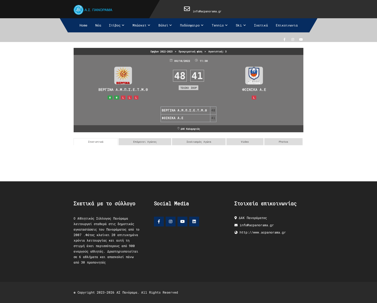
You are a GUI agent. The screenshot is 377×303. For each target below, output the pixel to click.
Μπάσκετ (139, 25)
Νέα (98, 25)
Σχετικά (261, 25)
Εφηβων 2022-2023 (162, 51)
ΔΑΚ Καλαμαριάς (190, 128)
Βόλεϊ (163, 25)
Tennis (218, 25)
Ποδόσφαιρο (190, 25)
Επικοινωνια (287, 25)
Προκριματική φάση (190, 51)
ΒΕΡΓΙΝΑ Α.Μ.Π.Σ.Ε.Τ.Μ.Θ (123, 89)
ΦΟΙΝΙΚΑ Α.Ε (254, 89)
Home (83, 25)
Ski (239, 25)
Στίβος (115, 25)
